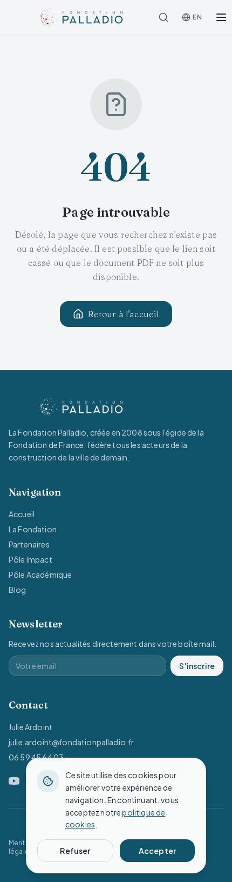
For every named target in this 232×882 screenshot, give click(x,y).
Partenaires (29, 544)
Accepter (157, 851)
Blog (17, 589)
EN (197, 17)
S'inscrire (197, 666)
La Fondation (33, 529)
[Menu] (221, 17)
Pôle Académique (40, 574)
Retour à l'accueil (124, 314)
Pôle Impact (30, 559)
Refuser (75, 851)
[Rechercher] (163, 17)
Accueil (22, 514)
